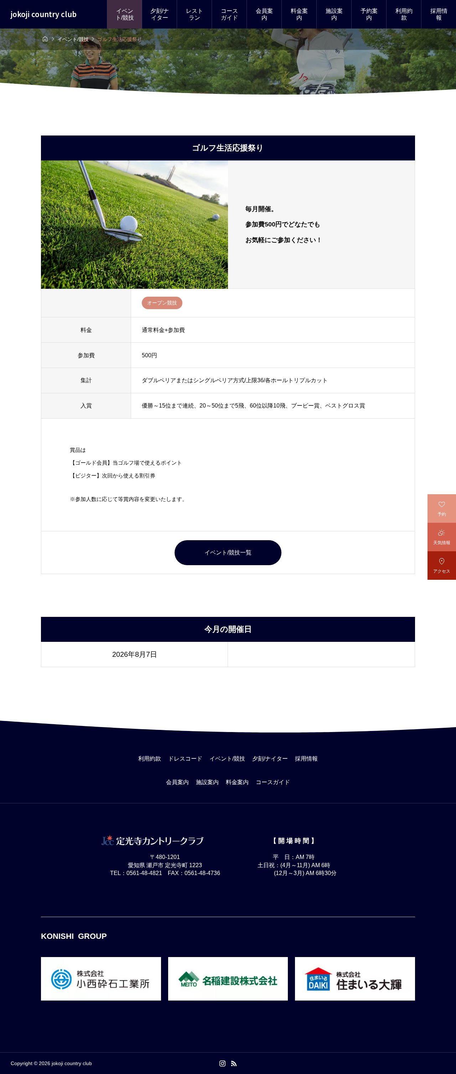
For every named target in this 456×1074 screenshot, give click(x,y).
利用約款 (404, 14)
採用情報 (438, 14)
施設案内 (334, 14)
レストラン (194, 14)
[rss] (234, 1063)
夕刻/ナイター (159, 14)
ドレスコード (185, 759)
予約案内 (369, 14)
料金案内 (299, 14)
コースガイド (229, 14)
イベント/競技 (124, 14)
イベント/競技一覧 (228, 552)
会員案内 (264, 14)
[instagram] (222, 1063)
